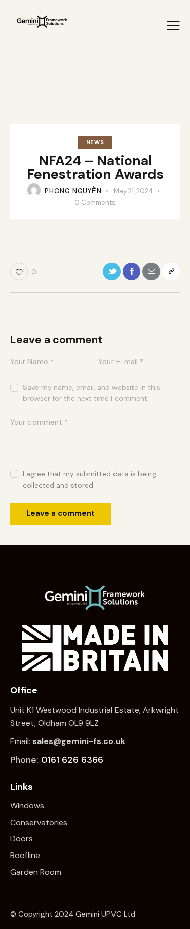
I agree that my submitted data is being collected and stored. (89, 479)
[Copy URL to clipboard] (171, 271)
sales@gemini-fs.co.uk (78, 741)
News (95, 142)
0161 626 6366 (72, 760)
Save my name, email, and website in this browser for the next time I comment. (91, 393)
